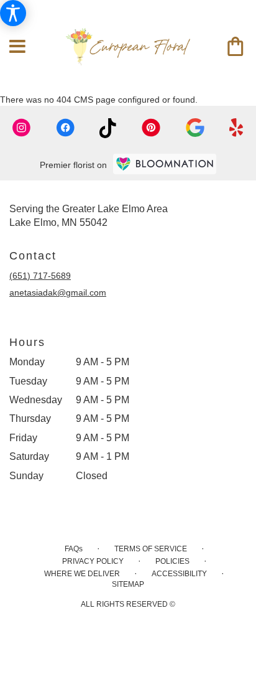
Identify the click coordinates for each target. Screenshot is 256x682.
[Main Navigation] (17, 47)
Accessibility (179, 573)
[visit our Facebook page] (65, 128)
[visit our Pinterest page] (151, 128)
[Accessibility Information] (13, 13)
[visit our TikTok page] (108, 128)
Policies (172, 561)
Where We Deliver (82, 573)
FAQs (74, 548)
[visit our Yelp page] (236, 128)
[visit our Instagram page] (21, 128)
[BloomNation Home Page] (164, 164)
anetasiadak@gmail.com (57, 292)
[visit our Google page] (195, 128)
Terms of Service (150, 548)
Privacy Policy (93, 561)
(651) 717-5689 (40, 276)
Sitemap (128, 584)
